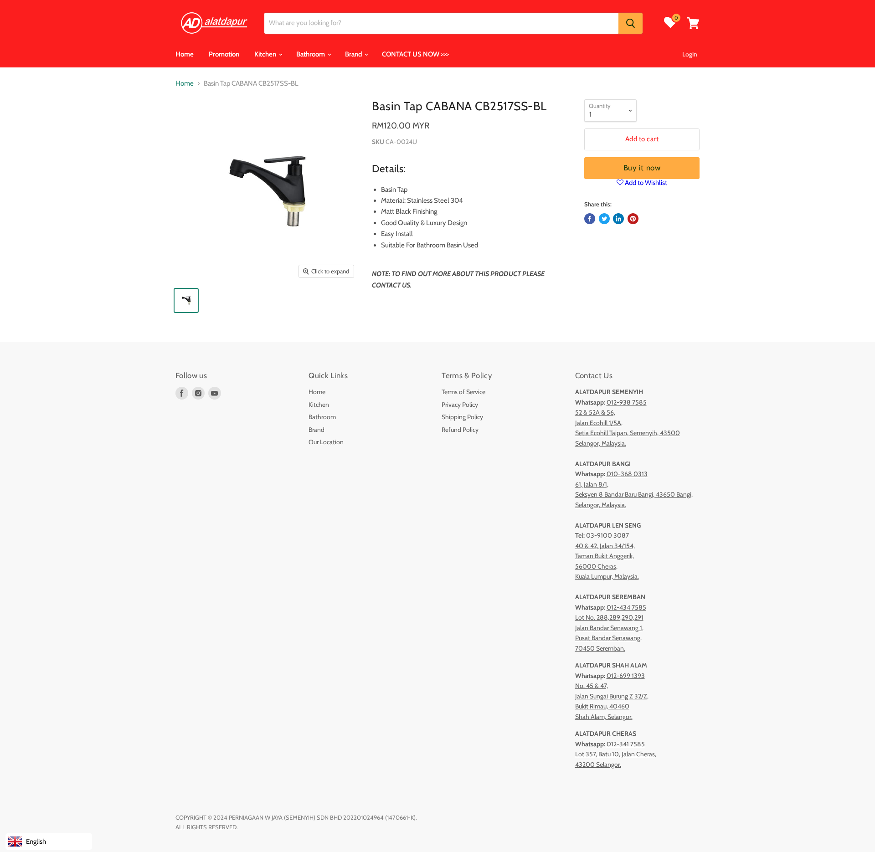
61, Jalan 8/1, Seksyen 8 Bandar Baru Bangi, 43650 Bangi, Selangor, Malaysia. (634, 494)
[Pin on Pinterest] (633, 218)
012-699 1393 (626, 676)
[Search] (630, 23)
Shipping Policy (462, 417)
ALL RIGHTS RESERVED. (206, 827)
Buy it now (641, 167)
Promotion (224, 54)
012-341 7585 (626, 744)
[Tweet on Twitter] (604, 218)
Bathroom (311, 54)
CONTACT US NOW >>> (415, 54)
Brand (354, 54)
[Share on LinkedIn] (618, 218)
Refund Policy (460, 430)
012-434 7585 (626, 607)
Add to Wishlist (645, 183)
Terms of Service (463, 392)
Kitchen (266, 54)
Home (184, 54)
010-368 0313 (627, 474)
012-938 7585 (627, 402)
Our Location (326, 442)
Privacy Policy (460, 404)
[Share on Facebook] (589, 218)
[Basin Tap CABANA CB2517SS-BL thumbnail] (186, 300)
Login (689, 54)
